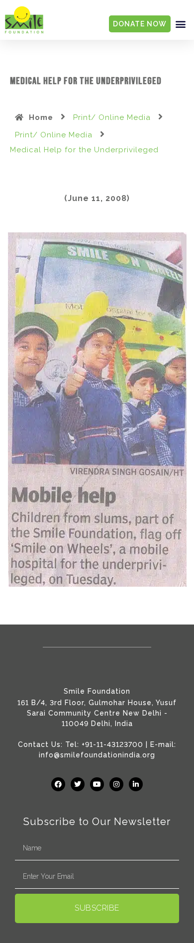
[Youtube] (97, 784)
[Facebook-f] (58, 784)
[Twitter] (78, 784)
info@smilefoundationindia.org (97, 755)
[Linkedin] (136, 784)
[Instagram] (116, 784)
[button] (180, 24)
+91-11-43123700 (112, 744)
